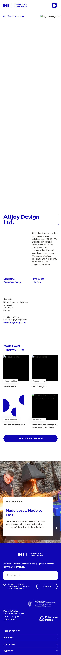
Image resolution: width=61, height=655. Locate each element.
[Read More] (56, 528)
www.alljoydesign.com (14, 323)
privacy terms (19, 588)
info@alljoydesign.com (16, 320)
